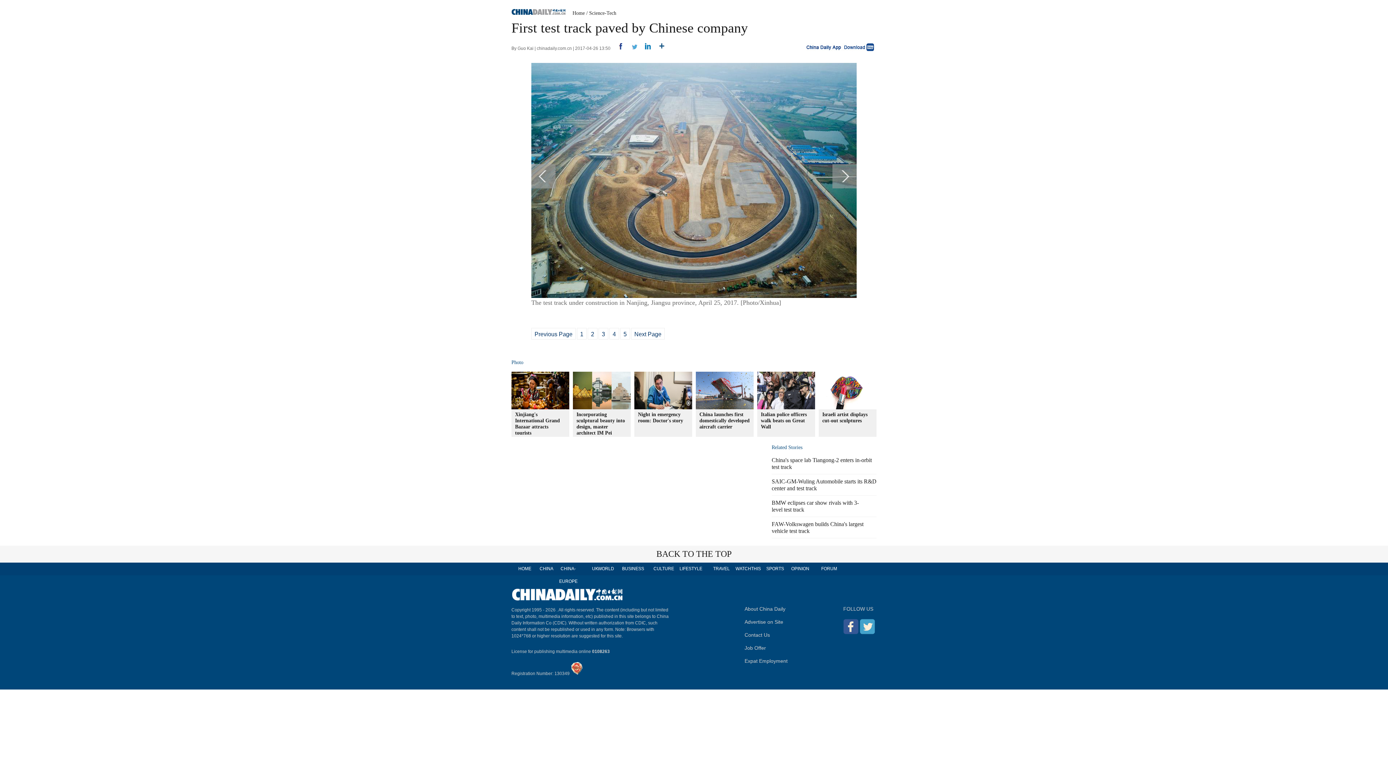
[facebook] (618, 48)
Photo (517, 362)
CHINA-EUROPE (568, 575)
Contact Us (757, 635)
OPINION (800, 568)
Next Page (647, 334)
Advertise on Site (764, 622)
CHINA (546, 568)
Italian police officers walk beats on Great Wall (784, 421)
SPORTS (775, 568)
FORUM (829, 568)
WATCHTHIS (748, 568)
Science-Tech (602, 13)
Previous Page (554, 334)
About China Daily (765, 609)
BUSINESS (633, 568)
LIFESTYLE (691, 568)
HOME (524, 568)
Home (579, 13)
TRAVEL (721, 568)
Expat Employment (766, 661)
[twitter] (631, 48)
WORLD (606, 568)
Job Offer (755, 648)
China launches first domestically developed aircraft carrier (724, 421)
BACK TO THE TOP (694, 554)
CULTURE (664, 568)
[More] (659, 48)
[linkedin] (645, 48)
